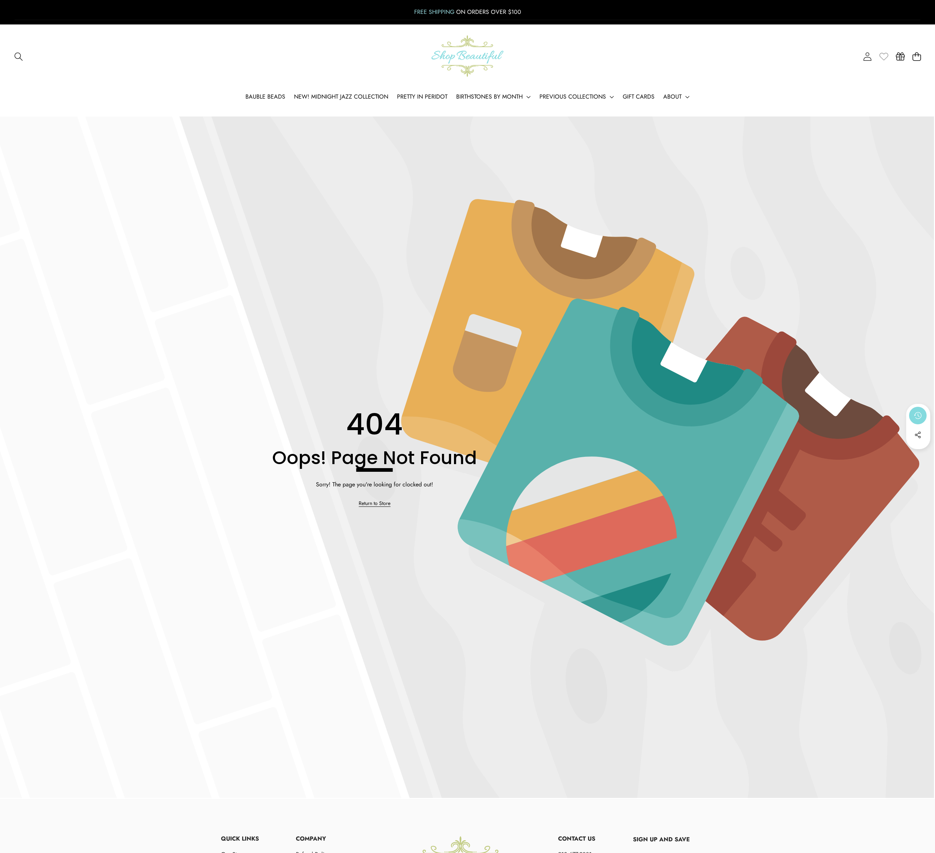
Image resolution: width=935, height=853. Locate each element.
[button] (18, 56)
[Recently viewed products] (918, 415)
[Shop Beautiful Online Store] (467, 56)
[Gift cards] (900, 56)
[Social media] (918, 435)
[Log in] (867, 56)
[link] (883, 56)
